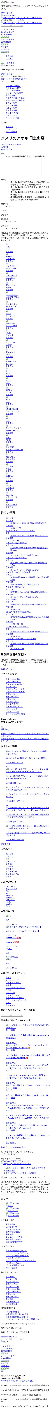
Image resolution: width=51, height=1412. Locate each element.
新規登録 (9, 56)
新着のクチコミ (12, 1284)
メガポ (8, 876)
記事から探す (11, 108)
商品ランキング (12, 1287)
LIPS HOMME (11, 1304)
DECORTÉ (10, 900)
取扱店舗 (9, 252)
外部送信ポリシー (13, 1239)
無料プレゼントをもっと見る (13, 1147)
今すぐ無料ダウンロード (11, 1381)
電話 (20, 145)
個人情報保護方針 (13, 1232)
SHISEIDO (10, 898)
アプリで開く (6, 13)
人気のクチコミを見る (15, 98)
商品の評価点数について (16, 1251)
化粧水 (8, 985)
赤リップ (9, 854)
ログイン (9, 59)
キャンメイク (11, 889)
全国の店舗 (10, 1171)
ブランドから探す (13, 90)
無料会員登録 (27, 1381)
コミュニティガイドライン (17, 1253)
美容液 (8, 978)
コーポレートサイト (14, 1229)
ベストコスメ (11, 115)
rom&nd (9, 904)
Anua (8, 906)
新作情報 (9, 867)
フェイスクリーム (13, 983)
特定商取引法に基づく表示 (17, 1314)
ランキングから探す (14, 93)
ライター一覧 (11, 1279)
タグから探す (11, 103)
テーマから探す (12, 105)
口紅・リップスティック (16, 1000)
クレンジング (11, 1005)
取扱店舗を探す (12, 110)
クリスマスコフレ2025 (15, 714)
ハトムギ (9, 857)
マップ (15, 145)
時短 (7, 859)
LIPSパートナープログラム (17, 1256)
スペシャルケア (12, 980)
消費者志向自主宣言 (14, 1242)
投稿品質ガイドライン (15, 1258)
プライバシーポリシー (15, 1237)
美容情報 (9, 1299)
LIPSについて (11, 129)
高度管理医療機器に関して (17, 1317)
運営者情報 (10, 1224)
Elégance (9, 895)
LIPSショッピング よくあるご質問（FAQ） (24, 1319)
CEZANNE (10, 886)
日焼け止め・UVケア (15, 998)
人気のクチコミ (12, 1282)
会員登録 (5, 1337)
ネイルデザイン (12, 113)
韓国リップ (10, 862)
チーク (8, 1003)
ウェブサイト (6, 145)
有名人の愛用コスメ (14, 707)
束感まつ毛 (10, 869)
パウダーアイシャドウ (15, 988)
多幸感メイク (11, 872)
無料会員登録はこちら (18, 79)
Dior (7, 891)
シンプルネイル (12, 874)
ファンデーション (13, 995)
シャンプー (10, 993)
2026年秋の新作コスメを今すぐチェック (18, 739)
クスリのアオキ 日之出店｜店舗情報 (21, 1173)
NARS (8, 902)
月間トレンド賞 (12, 118)
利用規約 (9, 1234)
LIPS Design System (13, 1263)
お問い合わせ (11, 132)
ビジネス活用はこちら (15, 1265)
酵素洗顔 (9, 864)
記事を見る (5, 844)
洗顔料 (8, 990)
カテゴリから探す (13, 88)
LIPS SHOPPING (13, 86)
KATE (8, 893)
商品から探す (11, 95)
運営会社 (9, 127)
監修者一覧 (10, 1277)
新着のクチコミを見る (15, 100)
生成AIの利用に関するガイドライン (21, 1261)
